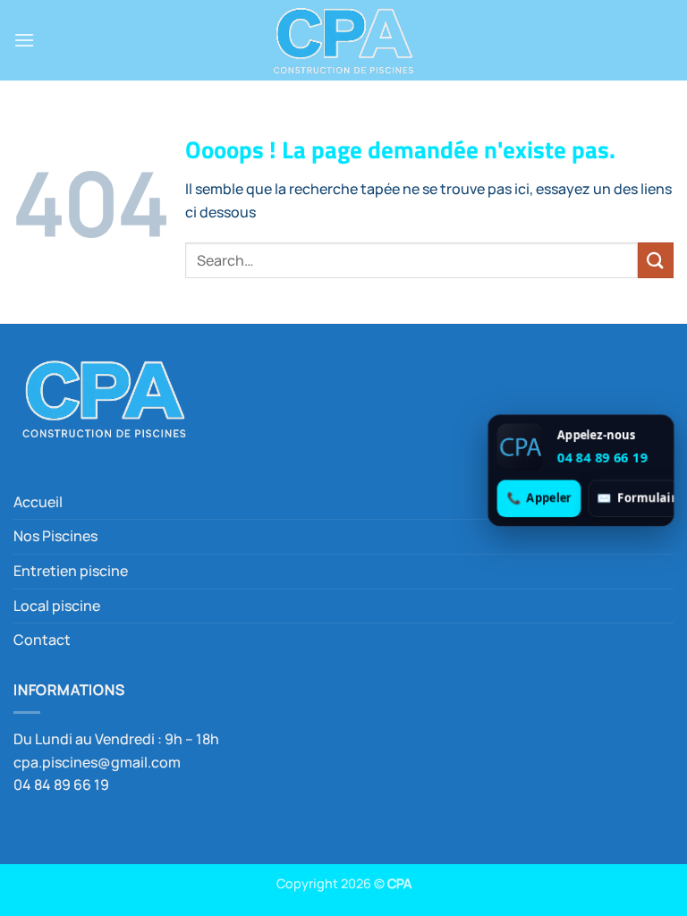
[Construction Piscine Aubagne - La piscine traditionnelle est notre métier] (343, 40)
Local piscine (56, 605)
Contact (42, 639)
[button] (24, 40)
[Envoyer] (656, 259)
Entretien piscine (70, 571)
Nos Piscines (55, 536)
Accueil (38, 502)
